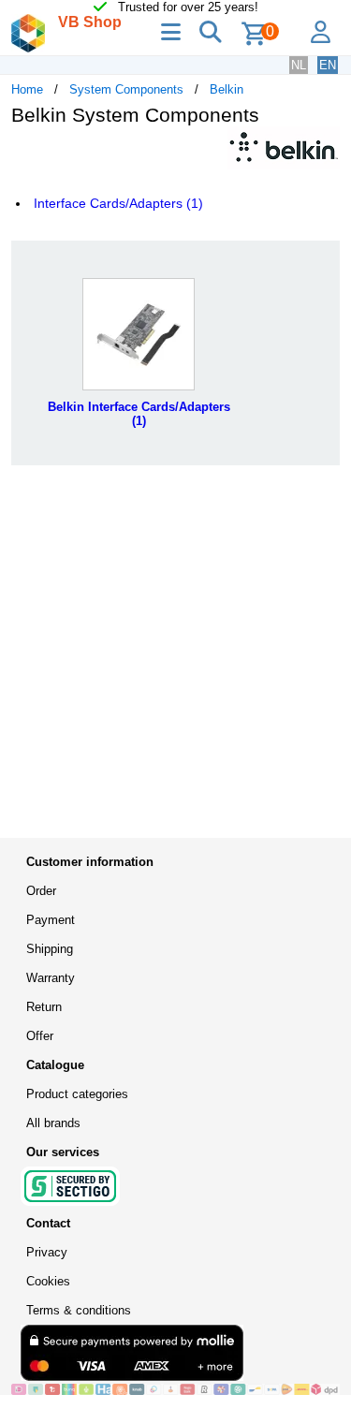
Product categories (77, 1094)
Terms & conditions (78, 1310)
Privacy (46, 1252)
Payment (50, 920)
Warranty (50, 978)
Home (27, 89)
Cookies (48, 1281)
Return (44, 1007)
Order (41, 891)
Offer (39, 1036)
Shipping (49, 949)
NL (298, 65)
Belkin (226, 89)
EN (327, 65)
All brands (53, 1123)
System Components (126, 89)
